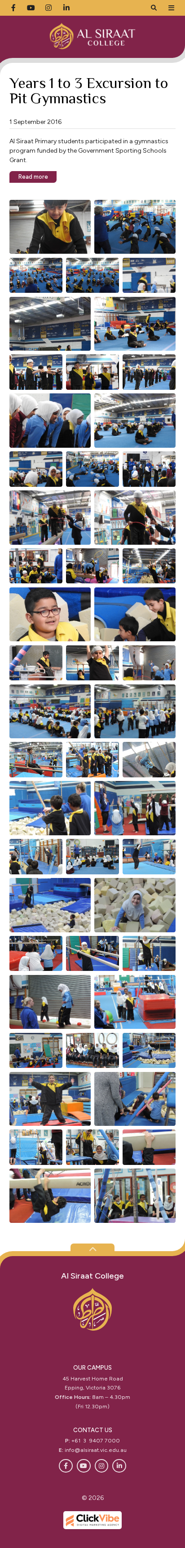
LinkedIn (119, 1466)
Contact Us (92, 1430)
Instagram (102, 1466)
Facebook (66, 1466)
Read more (33, 176)
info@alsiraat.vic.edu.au (96, 1450)
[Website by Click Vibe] (92, 1520)
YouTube (84, 1466)
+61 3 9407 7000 (95, 1440)
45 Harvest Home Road (92, 1378)
